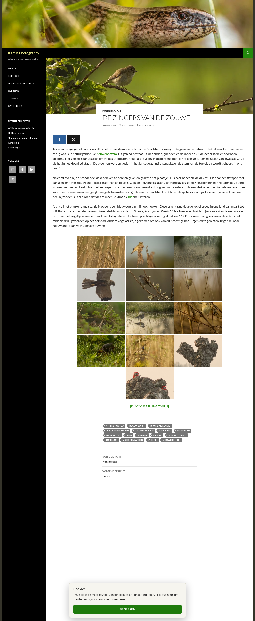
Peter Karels (147, 125)
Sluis (129, 435)
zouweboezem (171, 440)
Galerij (111, 125)
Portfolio (14, 76)
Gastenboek (15, 106)
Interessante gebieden (21, 83)
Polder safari (111, 110)
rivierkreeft (113, 435)
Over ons (13, 91)
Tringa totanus (177, 435)
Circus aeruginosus (117, 430)
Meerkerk (165, 430)
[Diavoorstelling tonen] (149, 406)
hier (131, 197)
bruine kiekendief (160, 425)
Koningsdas (111, 459)
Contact (13, 98)
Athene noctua (115, 425)
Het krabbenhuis (16, 133)
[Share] (59, 139)
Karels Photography (23, 53)
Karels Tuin (14, 142)
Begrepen (127, 609)
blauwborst (137, 425)
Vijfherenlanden (133, 440)
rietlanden (183, 430)
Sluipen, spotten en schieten (22, 137)
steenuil (142, 435)
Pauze (113, 474)
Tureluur (111, 440)
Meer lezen (119, 599)
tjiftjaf (157, 435)
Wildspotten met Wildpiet (21, 128)
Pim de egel (14, 147)
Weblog (12, 68)
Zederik (152, 440)
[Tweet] (73, 139)
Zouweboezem (106, 154)
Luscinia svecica (144, 430)
